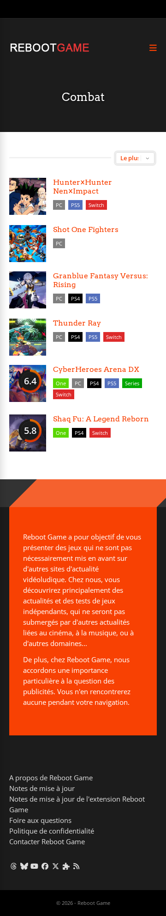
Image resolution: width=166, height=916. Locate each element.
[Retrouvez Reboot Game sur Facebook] (45, 866)
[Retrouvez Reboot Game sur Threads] (13, 866)
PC (59, 204)
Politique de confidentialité (51, 830)
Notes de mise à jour (42, 788)
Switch (96, 204)
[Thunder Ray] (27, 337)
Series (132, 383)
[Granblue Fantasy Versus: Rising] (27, 289)
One (61, 383)
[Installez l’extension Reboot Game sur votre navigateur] (66, 866)
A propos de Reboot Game (51, 777)
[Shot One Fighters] (27, 243)
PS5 (75, 204)
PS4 (75, 298)
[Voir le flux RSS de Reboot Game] (76, 866)
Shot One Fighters (86, 229)
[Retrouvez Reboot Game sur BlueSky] (24, 866)
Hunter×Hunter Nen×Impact (82, 186)
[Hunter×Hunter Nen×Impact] (27, 196)
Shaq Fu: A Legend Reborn (101, 418)
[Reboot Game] (49, 51)
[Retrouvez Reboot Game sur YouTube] (34, 866)
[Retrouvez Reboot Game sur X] (55, 866)
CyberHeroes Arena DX (96, 369)
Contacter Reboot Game (47, 841)
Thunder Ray (77, 323)
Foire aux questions (40, 820)
